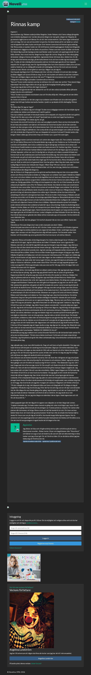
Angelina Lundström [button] (45, 658)
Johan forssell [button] (36, 663)
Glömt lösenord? (16, 548)
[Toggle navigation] (86, 4)
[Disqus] (45, 470)
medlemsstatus (31, 523)
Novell (78, 21)
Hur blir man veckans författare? (21, 587)
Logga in (45, 538)
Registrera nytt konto (46, 543)
